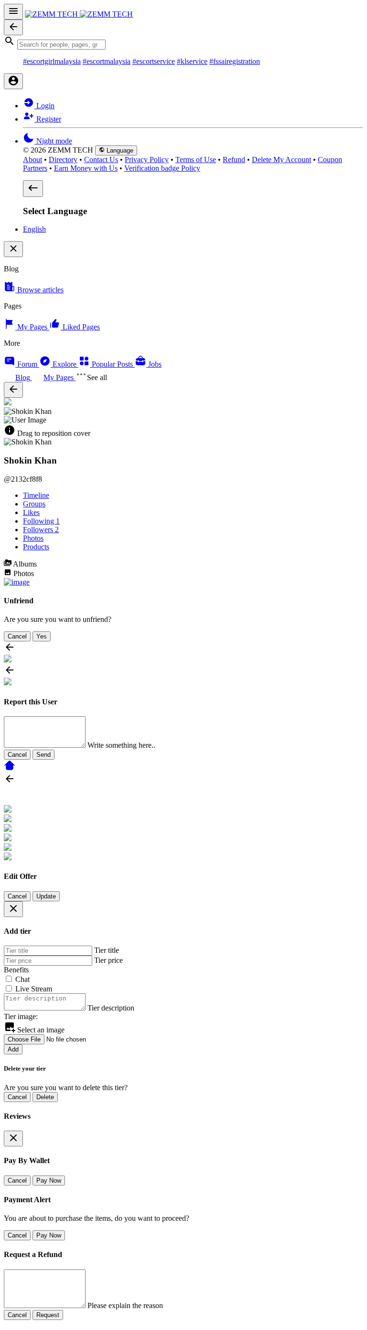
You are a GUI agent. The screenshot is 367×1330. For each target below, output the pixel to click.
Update (46, 896)
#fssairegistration (234, 61)
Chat (22, 979)
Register (47, 119)
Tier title (106, 950)
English (34, 229)
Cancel (17, 636)
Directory (63, 159)
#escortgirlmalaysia (52, 61)
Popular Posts (112, 364)
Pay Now (48, 1180)
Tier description (110, 1008)
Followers (41, 530)
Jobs (154, 364)
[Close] (13, 909)
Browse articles (39, 290)
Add (13, 1049)
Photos (33, 538)
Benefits (16, 970)
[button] (183, 42)
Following (41, 521)
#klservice (192, 61)
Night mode (53, 141)
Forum (27, 364)
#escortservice (153, 61)
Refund (234, 159)
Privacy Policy (147, 159)
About (32, 159)
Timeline (36, 495)
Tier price (108, 960)
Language (119, 150)
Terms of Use (195, 159)
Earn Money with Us (86, 168)
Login (44, 106)
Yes (41, 636)
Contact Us (101, 159)
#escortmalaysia (106, 61)
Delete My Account (281, 159)
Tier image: (21, 1016)
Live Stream (33, 989)
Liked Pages (80, 327)
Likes (31, 512)
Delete (45, 1097)
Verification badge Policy (162, 168)
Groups (34, 504)
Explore (64, 364)
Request (47, 1315)
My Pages (32, 327)
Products (36, 547)
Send (43, 754)
